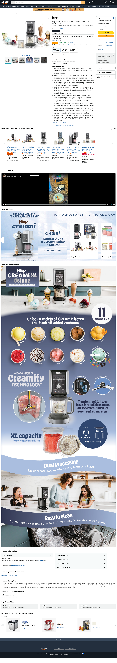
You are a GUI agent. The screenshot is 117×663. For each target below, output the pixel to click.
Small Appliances (21, 13)
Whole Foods (57, 6)
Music (98, 6)
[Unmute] (114, 204)
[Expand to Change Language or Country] (62, 648)
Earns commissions (34, 175)
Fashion (88, 6)
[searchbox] (48, 2)
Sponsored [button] (3, 616)
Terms (71, 42)
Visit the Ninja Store (57, 20)
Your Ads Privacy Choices (75, 653)
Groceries (49, 6)
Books (72, 6)
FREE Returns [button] (56, 40)
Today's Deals (65, 6)
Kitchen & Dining (13, 13)
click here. (40, 560)
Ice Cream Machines (31, 13)
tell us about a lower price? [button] (18, 565)
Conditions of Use (38, 653)
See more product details (59, 122)
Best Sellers (34, 6)
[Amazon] (5, 2)
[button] (3, 6)
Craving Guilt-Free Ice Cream (14, 176)
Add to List (99, 68)
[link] (13, 148)
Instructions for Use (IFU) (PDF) (9, 575)
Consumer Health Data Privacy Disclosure (60, 653)
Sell (83, 6)
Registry (94, 6)
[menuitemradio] (111, 204)
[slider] (55, 204)
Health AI (8, 6)
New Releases (41, 6)
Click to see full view (26, 55)
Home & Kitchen (4, 13)
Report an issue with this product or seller (64, 125)
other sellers (71, 44)
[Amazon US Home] (44, 649)
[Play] (3, 204)
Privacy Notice (47, 653)
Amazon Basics (25, 6)
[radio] (8, 60)
